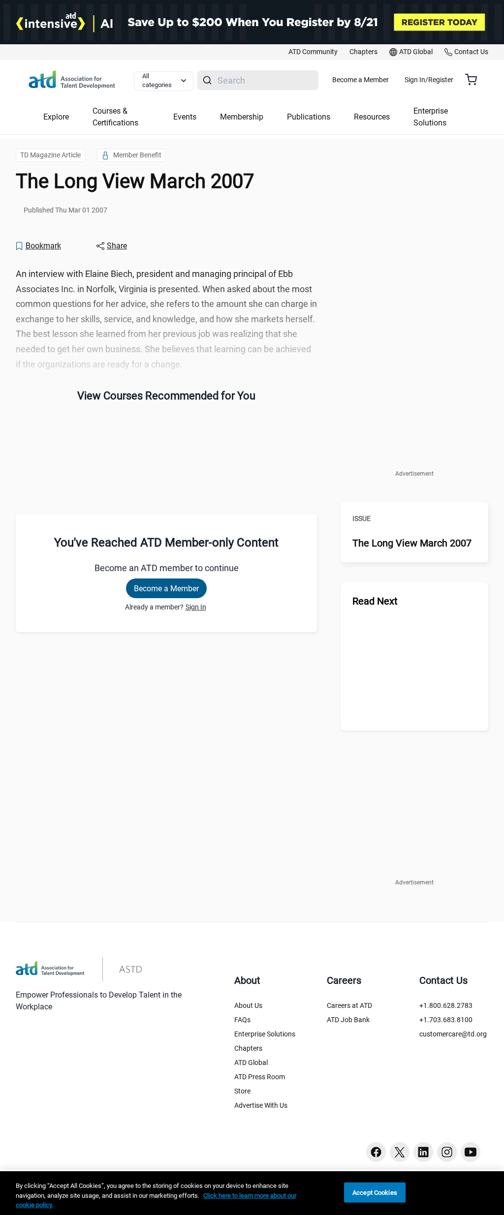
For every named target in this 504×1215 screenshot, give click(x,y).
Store (242, 1091)
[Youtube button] (470, 1152)
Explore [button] (56, 117)
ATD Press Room (259, 1077)
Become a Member (360, 80)
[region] (252, 1193)
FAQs (242, 1020)
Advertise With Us (260, 1105)
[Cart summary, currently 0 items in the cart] (474, 80)
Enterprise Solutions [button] (430, 116)
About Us (248, 1005)
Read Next (375, 601)
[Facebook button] (376, 1152)
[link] (313, 52)
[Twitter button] (400, 1152)
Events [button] (184, 117)
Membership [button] (241, 117)
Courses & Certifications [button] (115, 116)
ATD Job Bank (348, 1020)
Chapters (248, 1048)
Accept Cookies (374, 1192)
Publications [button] (308, 117)
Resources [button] (372, 117)
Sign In (196, 607)
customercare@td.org (453, 1034)
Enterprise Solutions (264, 1034)
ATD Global (251, 1062)
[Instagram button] (447, 1152)
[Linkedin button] (423, 1152)
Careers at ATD (349, 1005)
